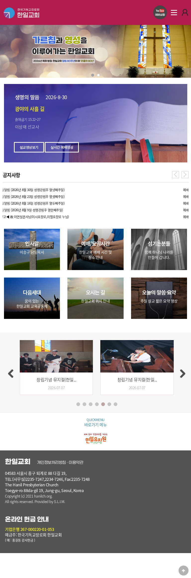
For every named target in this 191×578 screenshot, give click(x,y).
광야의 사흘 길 (29, 109)
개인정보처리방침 (51, 462)
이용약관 (76, 462)
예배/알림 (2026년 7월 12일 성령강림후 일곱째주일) (36, 210)
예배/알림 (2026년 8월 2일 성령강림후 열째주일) (34, 189)
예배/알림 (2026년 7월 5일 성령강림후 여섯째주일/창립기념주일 (44, 216)
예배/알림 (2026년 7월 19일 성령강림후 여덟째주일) (36, 203)
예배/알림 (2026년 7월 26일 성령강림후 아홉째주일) (36, 196)
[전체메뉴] (174, 12)
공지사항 (11, 175)
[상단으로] (184, 571)
